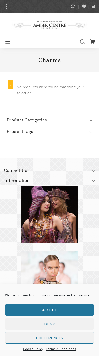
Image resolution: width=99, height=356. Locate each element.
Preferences (49, 337)
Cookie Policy (33, 349)
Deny (49, 323)
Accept (49, 309)
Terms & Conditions (61, 349)
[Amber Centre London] (49, 24)
